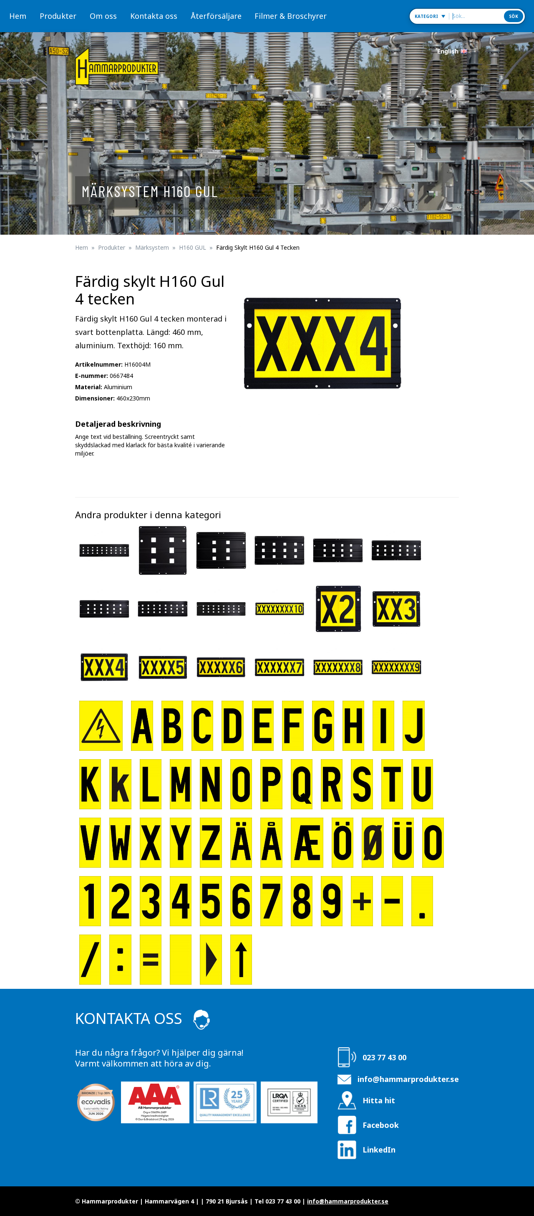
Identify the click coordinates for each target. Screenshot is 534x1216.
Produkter (58, 16)
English (447, 51)
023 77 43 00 (384, 1057)
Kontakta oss (153, 16)
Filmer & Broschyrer (290, 16)
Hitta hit (379, 1100)
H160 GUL (192, 247)
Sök (513, 16)
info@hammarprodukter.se (408, 1079)
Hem (17, 16)
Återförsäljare (216, 16)
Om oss (103, 16)
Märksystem (152, 247)
